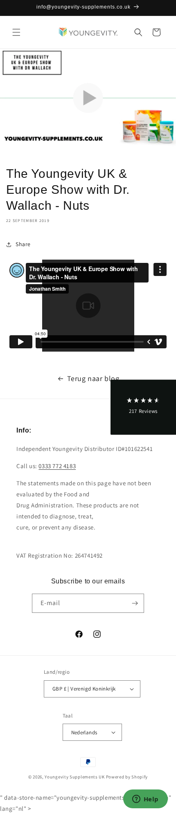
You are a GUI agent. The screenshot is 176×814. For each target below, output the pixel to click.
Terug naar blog (93, 378)
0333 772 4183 (57, 466)
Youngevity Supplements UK (75, 777)
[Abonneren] (135, 603)
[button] (16, 32)
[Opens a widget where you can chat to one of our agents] (145, 799)
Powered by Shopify (127, 777)
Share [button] (23, 244)
